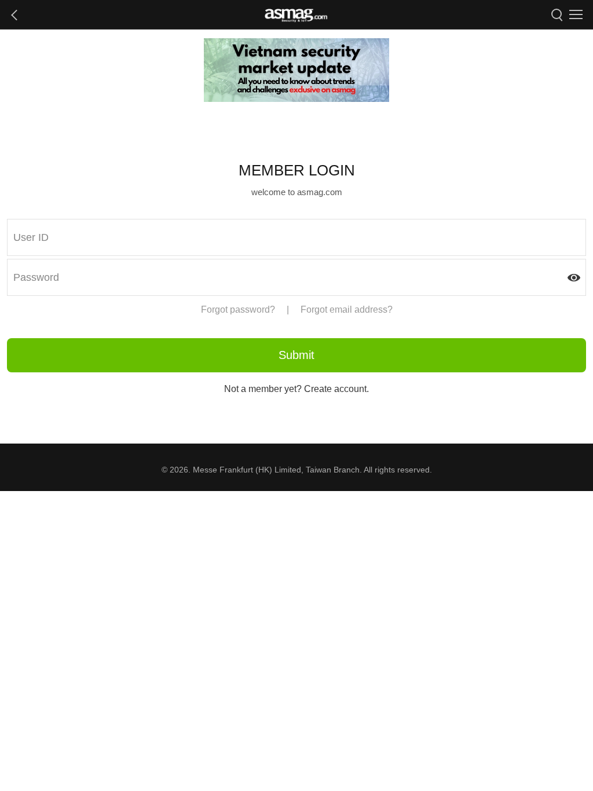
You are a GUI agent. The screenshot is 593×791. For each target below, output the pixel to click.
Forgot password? (238, 309)
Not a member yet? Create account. (296, 389)
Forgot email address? (347, 309)
